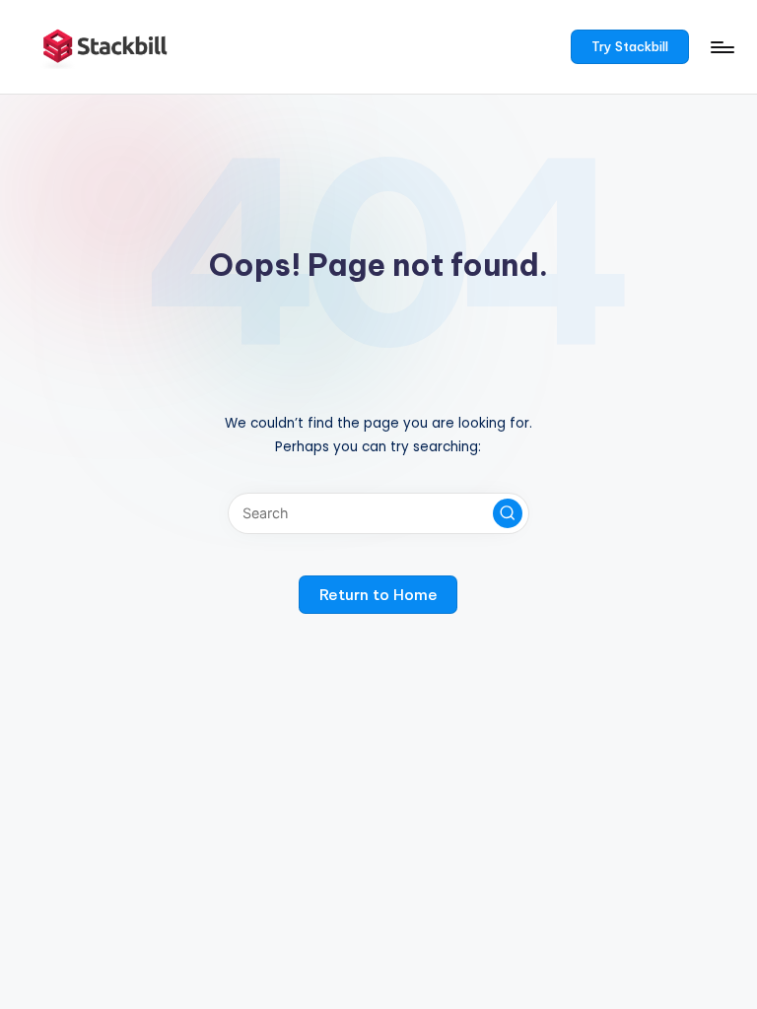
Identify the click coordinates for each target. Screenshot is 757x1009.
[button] (630, 47)
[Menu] (721, 47)
